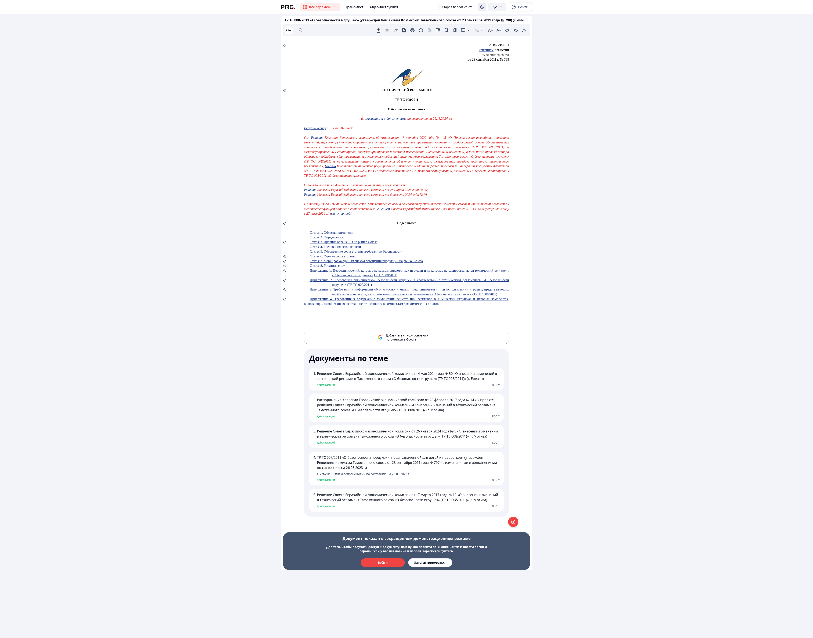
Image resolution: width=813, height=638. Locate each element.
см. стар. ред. (341, 213)
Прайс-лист (354, 7)
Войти (383, 562)
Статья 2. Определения (326, 237)
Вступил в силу (315, 128)
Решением (486, 50)
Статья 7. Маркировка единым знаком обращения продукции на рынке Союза (366, 261)
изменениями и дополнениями (385, 118)
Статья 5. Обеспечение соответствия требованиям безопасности (356, 251)
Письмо (330, 166)
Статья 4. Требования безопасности (335, 247)
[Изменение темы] (482, 7)
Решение (317, 137)
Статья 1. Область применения (332, 232)
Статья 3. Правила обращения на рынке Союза (343, 242)
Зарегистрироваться (430, 562)
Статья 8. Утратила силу (327, 265)
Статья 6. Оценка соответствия (332, 256)
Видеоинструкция (383, 7)
